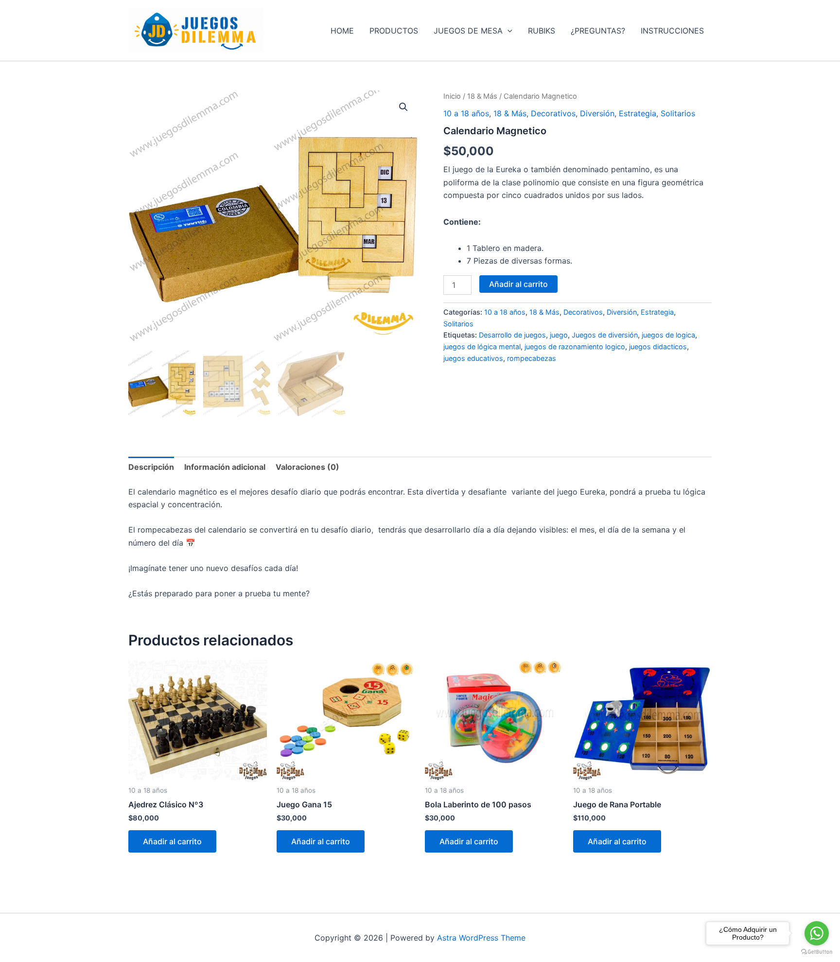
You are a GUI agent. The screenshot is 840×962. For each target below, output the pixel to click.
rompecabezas (531, 358)
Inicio (452, 96)
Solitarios (678, 113)
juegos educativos (473, 358)
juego (559, 335)
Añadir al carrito (518, 284)
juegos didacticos (658, 346)
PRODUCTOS (393, 31)
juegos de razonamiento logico (575, 346)
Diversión (597, 113)
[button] (507, 30)
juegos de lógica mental (482, 346)
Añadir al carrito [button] (172, 841)
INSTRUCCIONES (672, 31)
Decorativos (553, 113)
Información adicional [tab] (224, 467)
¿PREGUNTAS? (598, 31)
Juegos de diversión (605, 335)
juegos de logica (668, 335)
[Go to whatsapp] (817, 933)
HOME (342, 31)
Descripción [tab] (151, 467)
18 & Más (482, 96)
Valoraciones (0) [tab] (307, 467)
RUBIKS (541, 31)
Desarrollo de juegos (512, 335)
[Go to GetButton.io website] (816, 952)
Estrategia (637, 113)
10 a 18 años (466, 113)
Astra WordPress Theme (481, 938)
